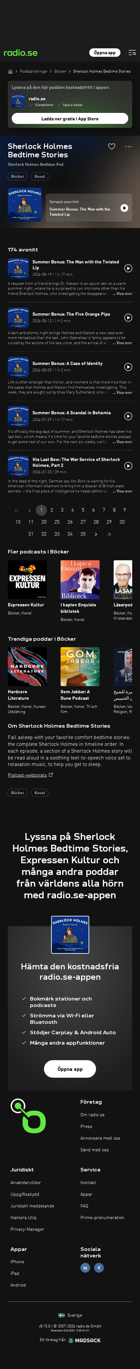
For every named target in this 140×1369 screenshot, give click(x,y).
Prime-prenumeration (102, 1218)
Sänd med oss (94, 1150)
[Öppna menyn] (132, 52)
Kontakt (88, 1183)
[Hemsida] (10, 71)
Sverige (74, 1315)
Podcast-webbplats (27, 775)
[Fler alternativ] (128, 147)
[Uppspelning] (124, 208)
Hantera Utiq (23, 1218)
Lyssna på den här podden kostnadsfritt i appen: (61, 87)
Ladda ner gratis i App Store (70, 119)
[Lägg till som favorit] (111, 146)
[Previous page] (29, 510)
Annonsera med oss (100, 1138)
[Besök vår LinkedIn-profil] (85, 1268)
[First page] (16, 510)
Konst (40, 177)
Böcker (17, 177)
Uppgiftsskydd (24, 1194)
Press (86, 1126)
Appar (86, 1194)
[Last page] (109, 534)
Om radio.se (92, 1115)
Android (18, 1285)
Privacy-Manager (27, 1229)
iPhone (17, 1262)
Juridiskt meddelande (32, 1206)
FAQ (84, 1206)
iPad (14, 1273)
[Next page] (96, 534)
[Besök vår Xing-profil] (99, 1268)
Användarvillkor (25, 1183)
